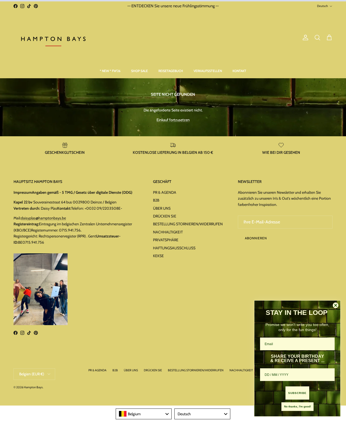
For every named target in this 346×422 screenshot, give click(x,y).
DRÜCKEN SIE (164, 216)
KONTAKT (239, 71)
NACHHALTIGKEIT (168, 232)
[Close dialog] (335, 305)
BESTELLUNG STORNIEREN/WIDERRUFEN (188, 224)
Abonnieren (256, 238)
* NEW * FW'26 (110, 71)
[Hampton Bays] (54, 38)
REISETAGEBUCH (170, 71)
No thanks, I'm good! (297, 406)
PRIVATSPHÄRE (165, 239)
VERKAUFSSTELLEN (208, 71)
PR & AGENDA (164, 192)
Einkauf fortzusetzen (173, 119)
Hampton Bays (33, 387)
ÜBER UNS (162, 208)
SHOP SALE (139, 71)
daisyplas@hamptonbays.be (43, 218)
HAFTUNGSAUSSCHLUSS (174, 248)
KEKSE (158, 255)
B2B (156, 200)
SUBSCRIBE (297, 393)
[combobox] (144, 414)
